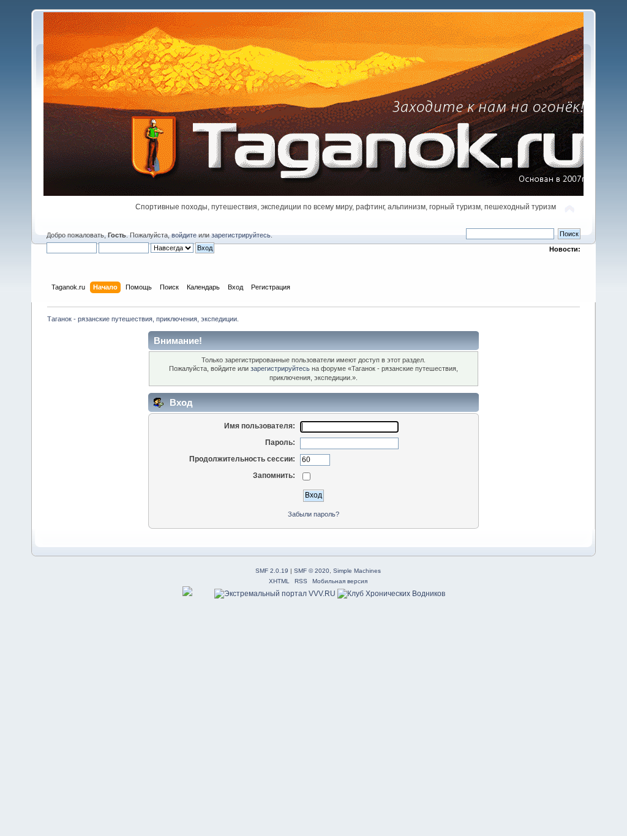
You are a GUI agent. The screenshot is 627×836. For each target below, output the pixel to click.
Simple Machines (357, 570)
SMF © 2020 (311, 570)
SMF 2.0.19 (271, 570)
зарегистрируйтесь (241, 235)
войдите (184, 235)
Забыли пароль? (313, 514)
